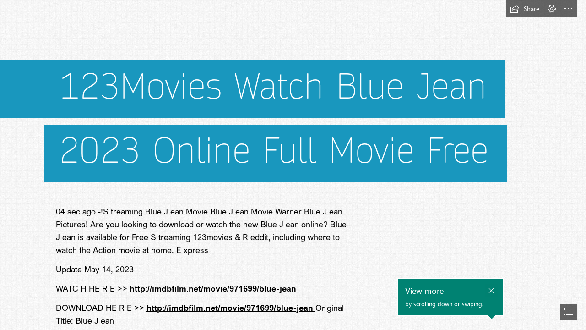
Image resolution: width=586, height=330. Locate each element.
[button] (524, 8)
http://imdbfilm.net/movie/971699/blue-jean (213, 288)
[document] (293, 165)
